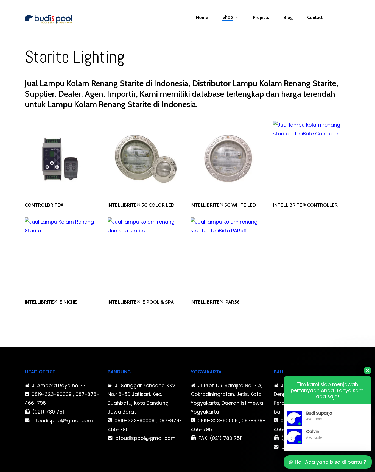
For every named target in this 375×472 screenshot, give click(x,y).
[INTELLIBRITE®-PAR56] (229, 255)
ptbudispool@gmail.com (62, 420)
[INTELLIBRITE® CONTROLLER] (311, 159)
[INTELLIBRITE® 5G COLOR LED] (146, 159)
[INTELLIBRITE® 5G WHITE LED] (229, 159)
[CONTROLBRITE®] (63, 159)
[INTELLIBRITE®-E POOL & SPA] (146, 255)
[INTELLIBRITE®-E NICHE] (63, 255)
